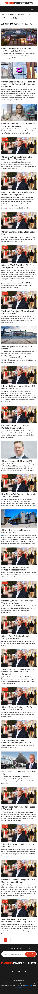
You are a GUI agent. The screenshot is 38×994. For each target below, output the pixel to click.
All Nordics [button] (5, 18)
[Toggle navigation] (31, 9)
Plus (24, 967)
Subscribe (30, 954)
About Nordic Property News (17, 14)
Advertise (18, 967)
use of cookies (28, 985)
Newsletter (10, 967)
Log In (28, 14)
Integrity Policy (18, 987)
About (28, 967)
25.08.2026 (4, 14)
